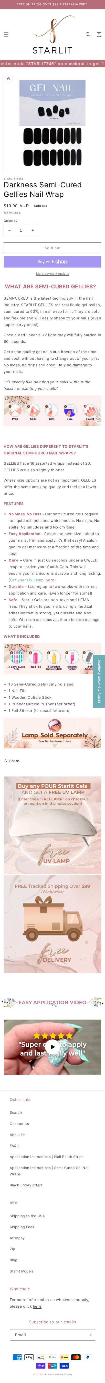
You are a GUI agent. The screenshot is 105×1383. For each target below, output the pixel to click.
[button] (6, 34)
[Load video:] (52, 1047)
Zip (12, 1249)
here (50, 580)
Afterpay (17, 1238)
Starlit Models (21, 1271)
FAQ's (15, 1146)
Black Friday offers (26, 1185)
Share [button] (14, 761)
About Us (18, 1135)
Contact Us (19, 1124)
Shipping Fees (22, 1227)
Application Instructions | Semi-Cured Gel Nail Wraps (49, 1171)
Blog (13, 1260)
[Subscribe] (89, 1335)
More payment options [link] (52, 273)
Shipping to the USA (27, 1216)
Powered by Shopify (61, 1374)
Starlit (45, 1374)
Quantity (10, 221)
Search (16, 1112)
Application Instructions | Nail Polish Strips (47, 1157)
